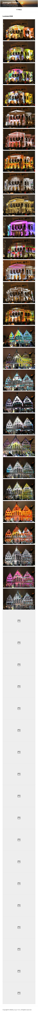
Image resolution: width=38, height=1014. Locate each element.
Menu (20, 9)
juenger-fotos (11, 2)
